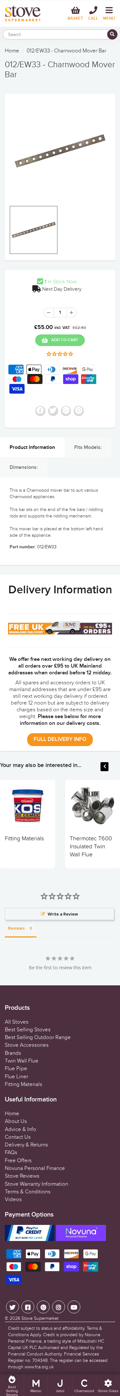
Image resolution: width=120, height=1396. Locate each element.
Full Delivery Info (60, 739)
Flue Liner (16, 1076)
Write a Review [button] (63, 914)
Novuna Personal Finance (35, 1168)
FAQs (11, 1152)
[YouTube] (74, 1306)
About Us (16, 1121)
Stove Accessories (27, 1045)
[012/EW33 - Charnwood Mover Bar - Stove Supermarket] (60, 151)
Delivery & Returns (26, 1145)
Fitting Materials (24, 838)
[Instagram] (58, 1306)
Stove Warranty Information (36, 1184)
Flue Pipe (16, 1068)
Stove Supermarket (40, 1318)
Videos (13, 1199)
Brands (13, 1053)
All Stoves (16, 1022)
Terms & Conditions (28, 1192)
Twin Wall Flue (21, 1061)
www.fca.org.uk (39, 1367)
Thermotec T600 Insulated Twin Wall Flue (91, 846)
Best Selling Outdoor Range (38, 1037)
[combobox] (60, 34)
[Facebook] (27, 1306)
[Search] (112, 34)
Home (12, 51)
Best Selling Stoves (28, 1029)
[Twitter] (12, 1306)
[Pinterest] (43, 1306)
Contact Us (18, 1137)
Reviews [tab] (16, 928)
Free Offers (18, 1160)
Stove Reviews (22, 1176)
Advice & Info (20, 1129)
